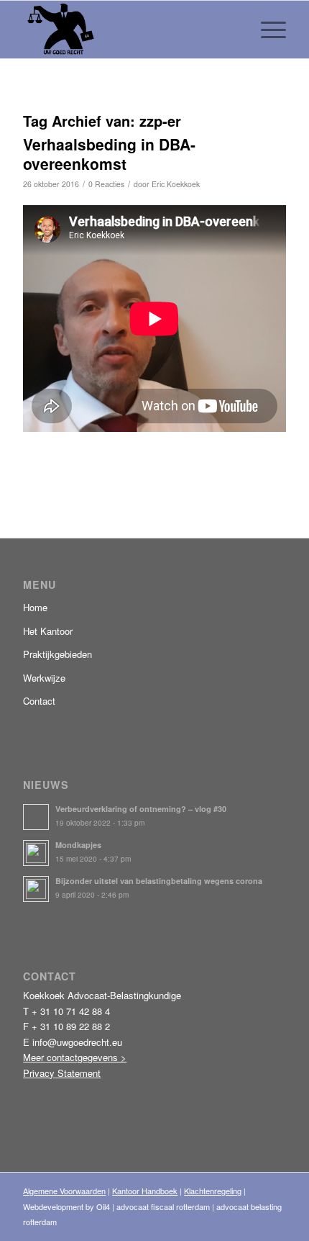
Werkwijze (44, 678)
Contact (39, 701)
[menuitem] (232, 29)
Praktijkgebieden (57, 654)
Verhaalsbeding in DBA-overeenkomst (109, 153)
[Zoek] (232, 29)
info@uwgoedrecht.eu (77, 1042)
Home (35, 607)
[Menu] (266, 29)
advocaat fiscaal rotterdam (163, 1206)
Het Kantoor (48, 631)
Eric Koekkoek (176, 184)
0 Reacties (106, 184)
